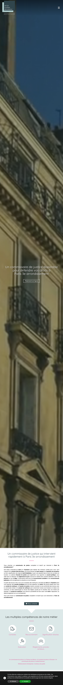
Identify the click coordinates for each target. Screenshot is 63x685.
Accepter (26, 681)
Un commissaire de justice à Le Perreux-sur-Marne (22, 659)
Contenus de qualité (39, 664)
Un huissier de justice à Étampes (46, 659)
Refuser (14, 681)
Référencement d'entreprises (25, 664)
